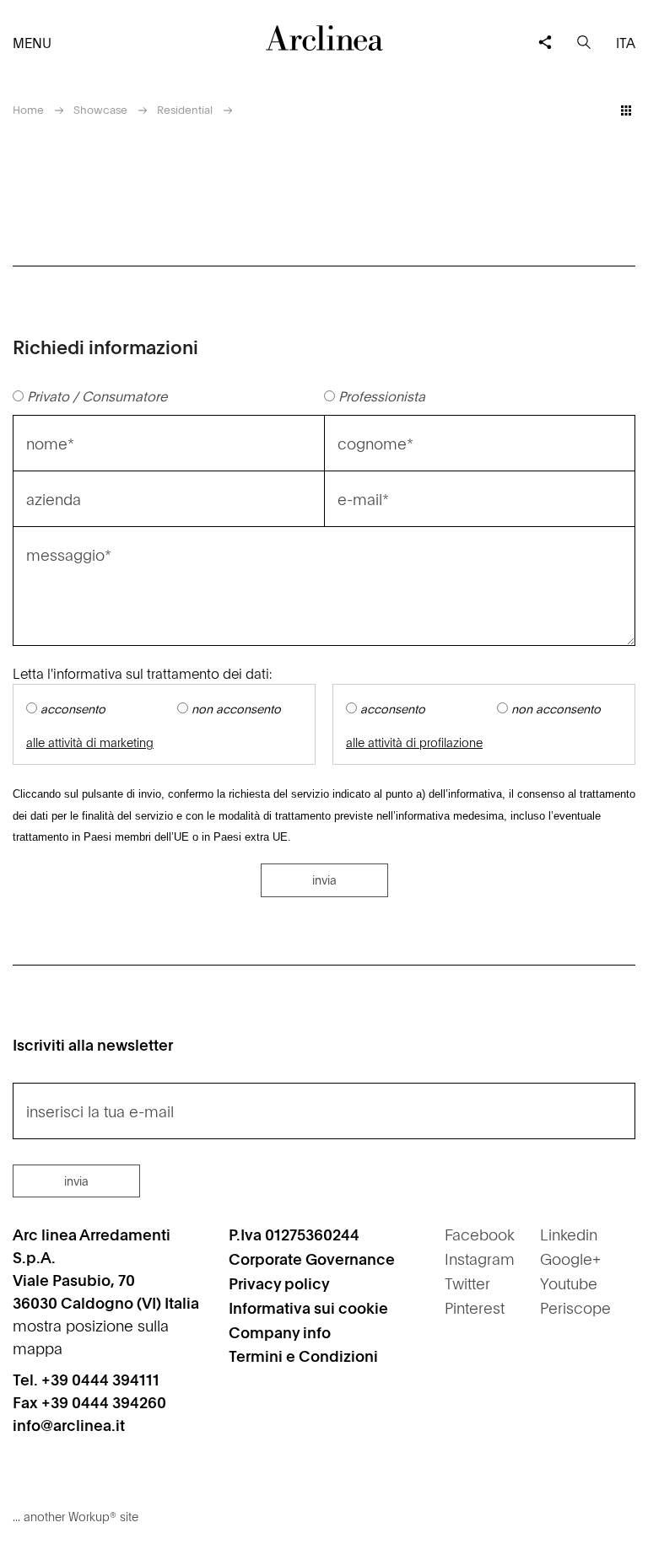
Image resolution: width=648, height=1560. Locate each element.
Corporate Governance (312, 1258)
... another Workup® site (75, 1516)
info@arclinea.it (69, 1424)
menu (32, 42)
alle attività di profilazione (414, 742)
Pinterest (475, 1307)
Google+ (570, 1258)
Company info (280, 1331)
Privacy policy (279, 1283)
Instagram (480, 1258)
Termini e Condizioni (303, 1355)
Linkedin (568, 1234)
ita (625, 42)
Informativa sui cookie (308, 1307)
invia (324, 879)
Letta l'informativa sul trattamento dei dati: (142, 673)
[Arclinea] (324, 38)
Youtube (568, 1283)
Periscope (575, 1307)
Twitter (467, 1283)
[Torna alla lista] (626, 110)
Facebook (480, 1234)
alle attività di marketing (90, 742)
